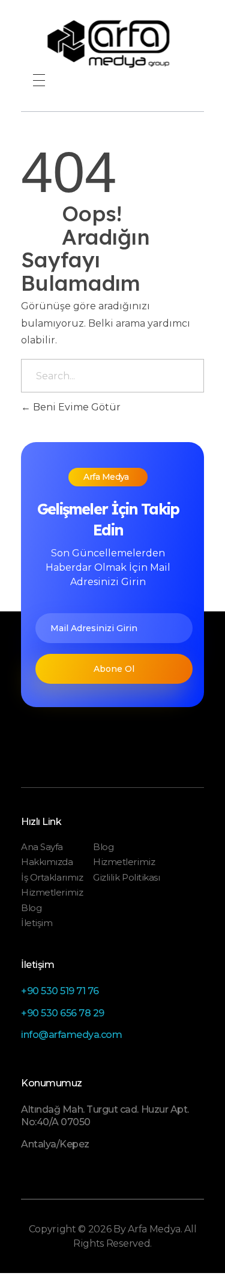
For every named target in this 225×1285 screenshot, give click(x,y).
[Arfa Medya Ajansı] (112, 44)
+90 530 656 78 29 (62, 1013)
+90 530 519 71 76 (60, 991)
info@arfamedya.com (71, 1034)
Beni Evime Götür (76, 407)
